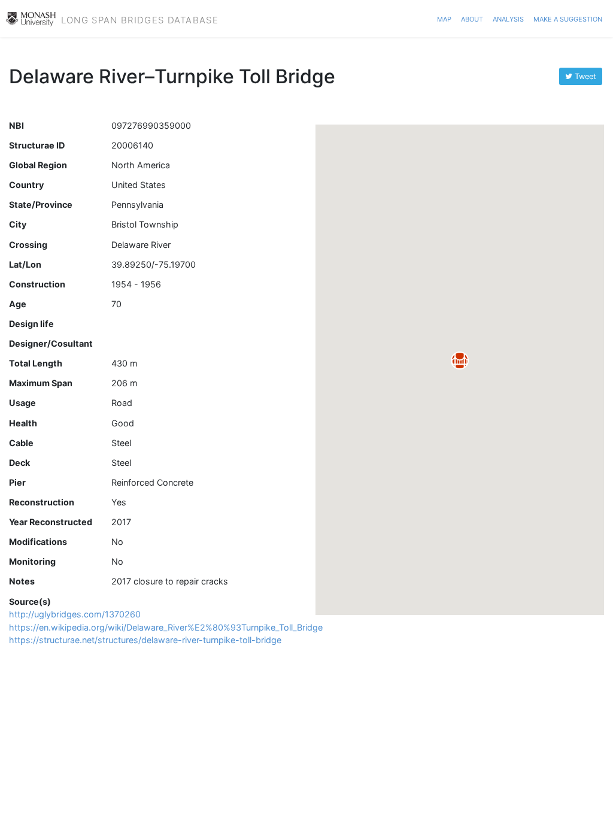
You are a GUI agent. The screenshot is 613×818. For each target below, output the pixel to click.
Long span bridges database (140, 18)
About (472, 18)
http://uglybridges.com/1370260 (75, 614)
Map (444, 18)
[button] (460, 360)
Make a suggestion (567, 18)
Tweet (584, 76)
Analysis (508, 18)
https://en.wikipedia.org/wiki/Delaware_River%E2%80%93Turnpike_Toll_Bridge (166, 627)
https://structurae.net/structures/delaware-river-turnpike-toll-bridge (145, 640)
